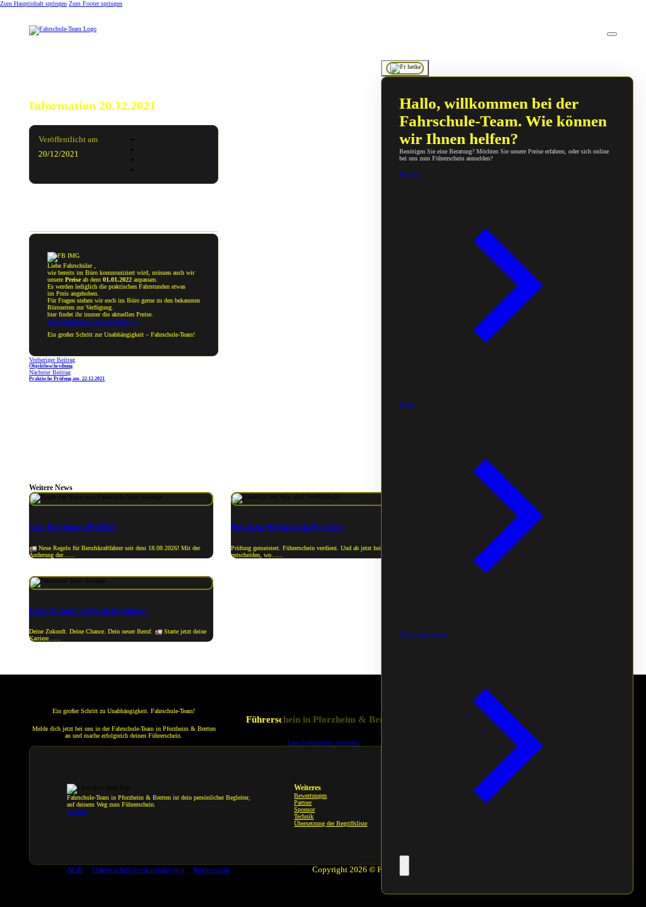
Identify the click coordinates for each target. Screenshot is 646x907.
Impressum (211, 869)
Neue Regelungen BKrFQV (73, 528)
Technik (304, 816)
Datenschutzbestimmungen (138, 869)
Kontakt (77, 811)
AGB (74, 869)
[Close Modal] (404, 865)
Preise (406, 404)
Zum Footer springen (95, 3)
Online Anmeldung (423, 634)
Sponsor (304, 809)
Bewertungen (310, 795)
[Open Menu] (612, 34)
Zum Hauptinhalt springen (33, 3)
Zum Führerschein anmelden (323, 742)
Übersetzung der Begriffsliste (330, 823)
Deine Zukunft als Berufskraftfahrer (88, 612)
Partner (303, 802)
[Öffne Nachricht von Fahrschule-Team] (405, 68)
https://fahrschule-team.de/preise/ (89, 321)
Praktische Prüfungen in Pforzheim (287, 528)
